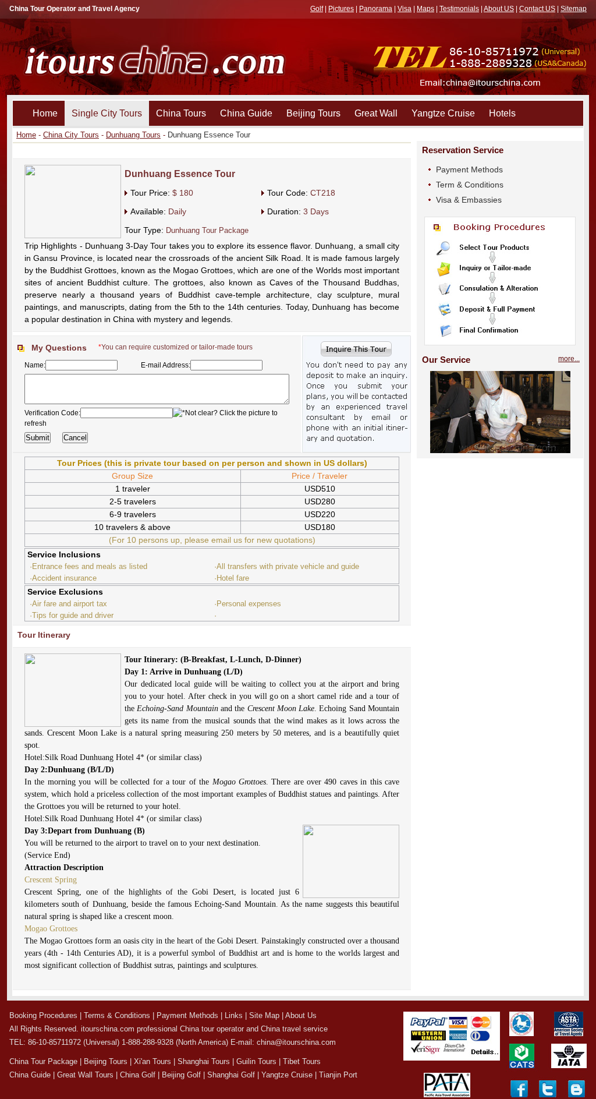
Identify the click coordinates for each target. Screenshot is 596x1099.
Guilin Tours (256, 1061)
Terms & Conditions (117, 1015)
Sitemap (573, 9)
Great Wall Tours (85, 1074)
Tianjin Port (338, 1074)
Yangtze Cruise (443, 113)
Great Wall (376, 113)
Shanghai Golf (231, 1074)
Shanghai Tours (204, 1061)
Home (45, 113)
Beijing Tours (313, 113)
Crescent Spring (50, 879)
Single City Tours (107, 113)
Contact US (537, 9)
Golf (316, 9)
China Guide (246, 113)
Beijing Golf (181, 1074)
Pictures (341, 9)
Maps (425, 9)
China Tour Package (43, 1061)
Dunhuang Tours (133, 134)
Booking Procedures (43, 1015)
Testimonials (459, 9)
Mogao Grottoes (50, 928)
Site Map (264, 1015)
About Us (301, 1015)
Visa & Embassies (469, 199)
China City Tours (71, 134)
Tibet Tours (302, 1061)
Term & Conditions (469, 184)
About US (499, 9)
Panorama (375, 9)
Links (234, 1015)
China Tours (181, 113)
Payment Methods (469, 169)
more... (569, 359)
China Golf (137, 1074)
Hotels (502, 113)
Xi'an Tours (152, 1061)
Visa (404, 9)
